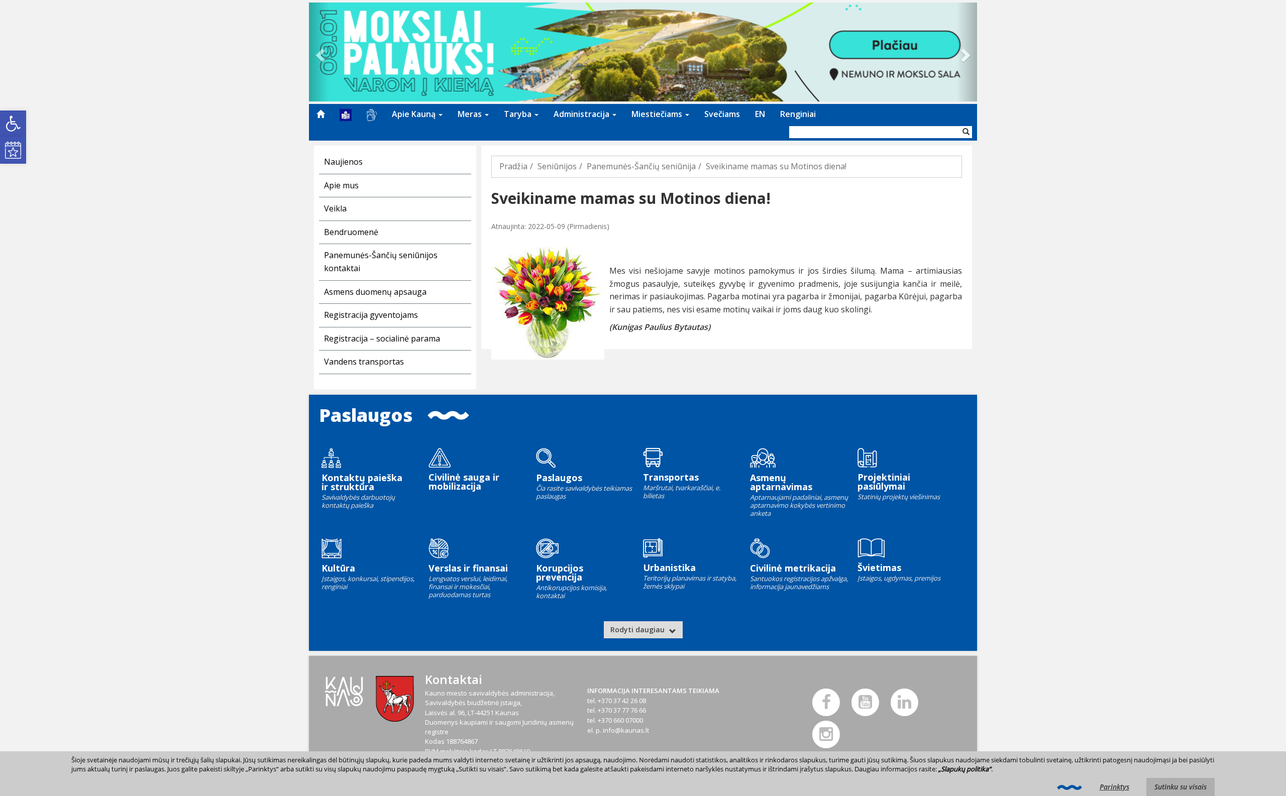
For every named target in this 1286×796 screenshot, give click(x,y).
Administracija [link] (582, 114)
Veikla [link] (335, 208)
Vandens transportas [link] (364, 361)
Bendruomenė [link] (351, 232)
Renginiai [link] (798, 114)
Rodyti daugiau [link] (638, 629)
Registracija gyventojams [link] (371, 314)
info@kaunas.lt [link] (626, 730)
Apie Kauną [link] (415, 114)
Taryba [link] (518, 114)
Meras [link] (471, 114)
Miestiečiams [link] (657, 114)
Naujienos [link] (343, 161)
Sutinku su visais (1180, 786)
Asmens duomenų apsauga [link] (375, 291)
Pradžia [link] (513, 166)
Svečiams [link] (722, 114)
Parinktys (1114, 786)
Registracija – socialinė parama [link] (382, 338)
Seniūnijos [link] (557, 166)
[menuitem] (320, 114)
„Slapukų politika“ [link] (964, 768)
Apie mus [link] (341, 185)
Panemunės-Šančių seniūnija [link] (641, 166)
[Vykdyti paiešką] (966, 132)
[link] (13, 123)
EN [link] (760, 114)
